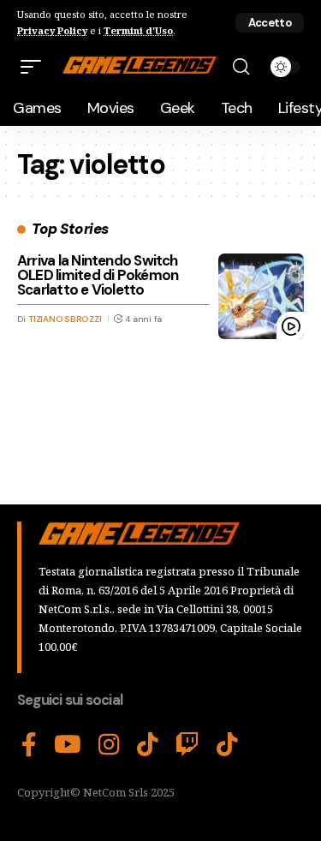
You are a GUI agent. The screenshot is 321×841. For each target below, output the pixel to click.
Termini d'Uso (138, 30)
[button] (269, 23)
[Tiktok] (227, 745)
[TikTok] (148, 745)
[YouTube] (68, 745)
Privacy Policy (52, 30)
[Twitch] (187, 745)
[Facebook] (29, 745)
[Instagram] (109, 745)
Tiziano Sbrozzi (64, 319)
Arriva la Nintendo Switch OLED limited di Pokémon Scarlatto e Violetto (97, 275)
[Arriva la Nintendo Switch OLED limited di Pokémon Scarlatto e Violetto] (261, 296)
